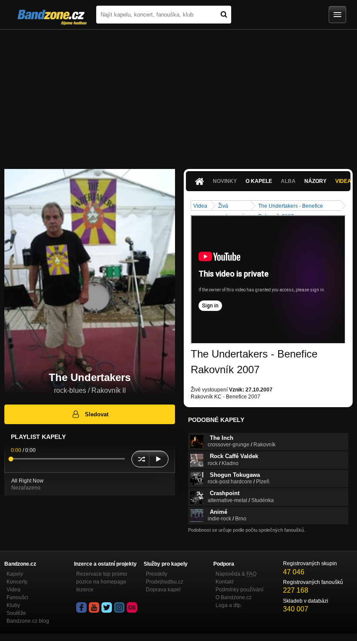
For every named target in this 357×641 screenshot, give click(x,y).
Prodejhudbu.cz (164, 582)
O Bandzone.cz (234, 597)
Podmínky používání (239, 590)
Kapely (15, 574)
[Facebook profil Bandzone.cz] (81, 607)
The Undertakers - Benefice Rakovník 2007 (290, 206)
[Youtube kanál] (94, 607)
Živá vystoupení (231, 206)
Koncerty (17, 582)
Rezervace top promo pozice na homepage (101, 578)
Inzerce (85, 590)
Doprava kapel (163, 590)
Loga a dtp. (229, 605)
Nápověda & (236, 574)
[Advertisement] (178, 95)
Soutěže (16, 613)
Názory (315, 181)
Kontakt (224, 582)
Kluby (13, 605)
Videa (200, 206)
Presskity (156, 574)
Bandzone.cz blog (28, 621)
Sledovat (96, 414)
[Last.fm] (132, 607)
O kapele (259, 181)
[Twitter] (106, 607)
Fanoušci (17, 597)
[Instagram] (119, 607)
